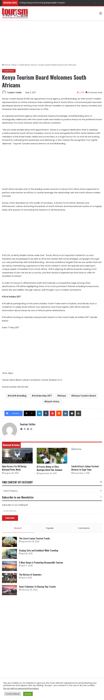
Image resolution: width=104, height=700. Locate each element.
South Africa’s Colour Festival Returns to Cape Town (85, 468)
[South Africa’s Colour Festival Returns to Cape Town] (86, 455)
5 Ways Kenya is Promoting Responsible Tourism (42, 2)
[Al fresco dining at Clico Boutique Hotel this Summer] (52, 456)
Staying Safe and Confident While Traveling (38, 550)
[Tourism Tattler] (15, 13)
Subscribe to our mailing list (15, 505)
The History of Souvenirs (30, 574)
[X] (24, 429)
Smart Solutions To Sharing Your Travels (37, 586)
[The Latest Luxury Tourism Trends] (9, 542)
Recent (18, 528)
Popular (50, 528)
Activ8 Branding (17, 395)
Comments (84, 528)
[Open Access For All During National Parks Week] (17, 455)
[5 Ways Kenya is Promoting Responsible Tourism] (9, 566)
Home (7, 65)
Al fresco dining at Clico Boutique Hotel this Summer (49, 468)
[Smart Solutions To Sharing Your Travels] (9, 590)
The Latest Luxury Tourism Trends (34, 538)
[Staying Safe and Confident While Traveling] (9, 554)
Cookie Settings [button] (13, 694)
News (14, 65)
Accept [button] (28, 694)
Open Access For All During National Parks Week (14, 468)
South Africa (52, 401)
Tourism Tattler (14, 92)
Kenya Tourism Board (84, 395)
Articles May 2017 (43, 395)
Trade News (23, 65)
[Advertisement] (52, 42)
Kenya (62, 395)
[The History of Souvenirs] (9, 578)
